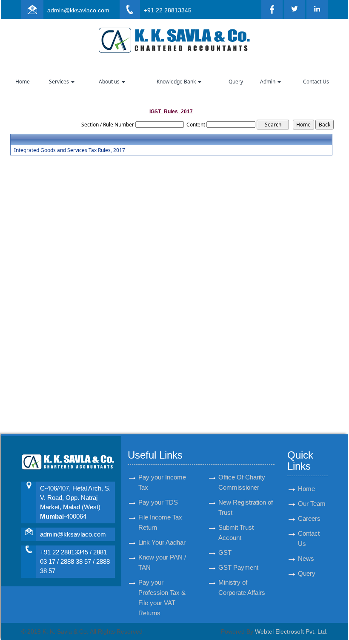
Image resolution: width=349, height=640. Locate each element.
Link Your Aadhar (162, 542)
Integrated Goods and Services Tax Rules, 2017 (69, 150)
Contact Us (316, 81)
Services (59, 81)
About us (110, 81)
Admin (268, 81)
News (306, 558)
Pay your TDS (158, 502)
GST (225, 552)
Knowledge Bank (177, 81)
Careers (309, 518)
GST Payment (238, 567)
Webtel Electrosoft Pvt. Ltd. (291, 631)
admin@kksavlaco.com (78, 10)
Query (236, 81)
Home (22, 81)
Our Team (312, 503)
